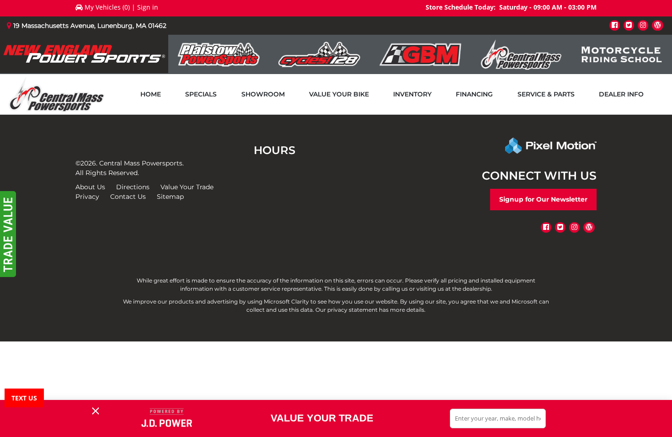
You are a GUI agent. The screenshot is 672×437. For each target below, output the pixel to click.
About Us (90, 187)
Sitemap (170, 196)
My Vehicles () (107, 7)
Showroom (263, 94)
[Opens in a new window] (615, 25)
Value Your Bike (339, 94)
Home (150, 94)
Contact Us (128, 196)
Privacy (87, 196)
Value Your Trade (186, 187)
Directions (132, 187)
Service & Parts (546, 94)
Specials (201, 94)
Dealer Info (621, 94)
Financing (474, 94)
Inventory (412, 94)
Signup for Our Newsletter (543, 199)
